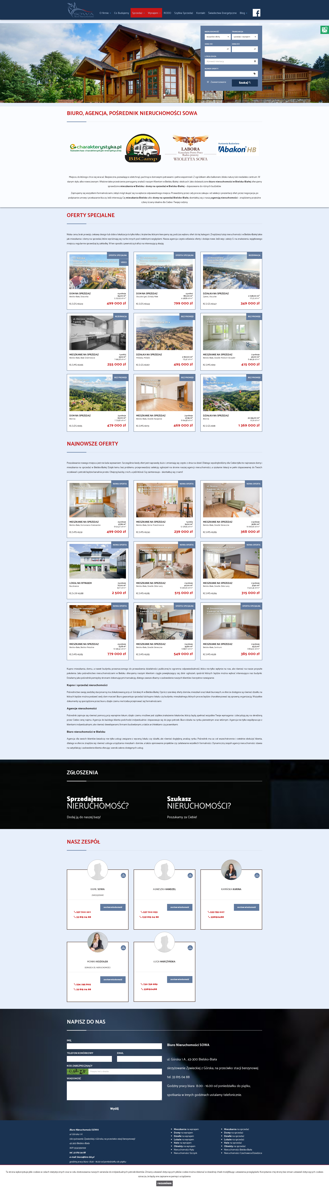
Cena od (209, 44)
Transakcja (237, 32)
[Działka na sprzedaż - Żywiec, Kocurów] (231, 280)
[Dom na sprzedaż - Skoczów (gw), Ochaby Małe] (164, 280)
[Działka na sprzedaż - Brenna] (231, 402)
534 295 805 (83, 985)
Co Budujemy (121, 13)
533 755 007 (217, 912)
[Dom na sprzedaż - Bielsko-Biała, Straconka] (97, 280)
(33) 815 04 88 (150, 917)
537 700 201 (83, 912)
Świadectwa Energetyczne (222, 13)
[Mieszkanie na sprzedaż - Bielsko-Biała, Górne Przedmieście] (164, 509)
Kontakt (200, 13)
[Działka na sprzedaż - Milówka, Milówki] (164, 341)
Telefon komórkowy (80, 1053)
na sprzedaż (236, 1129)
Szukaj (244, 83)
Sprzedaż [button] (137, 13)
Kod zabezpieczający (79, 1066)
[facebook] (256, 13)
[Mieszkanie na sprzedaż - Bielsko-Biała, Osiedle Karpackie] (164, 402)
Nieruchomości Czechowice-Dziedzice (243, 1153)
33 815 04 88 (83, 917)
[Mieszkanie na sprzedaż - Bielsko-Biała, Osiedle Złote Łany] (164, 570)
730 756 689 (150, 984)
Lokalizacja (210, 56)
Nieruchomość (212, 32)
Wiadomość (74, 1078)
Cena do (236, 44)
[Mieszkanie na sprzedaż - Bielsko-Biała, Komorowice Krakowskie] (97, 509)
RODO (167, 13)
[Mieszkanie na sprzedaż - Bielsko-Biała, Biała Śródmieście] (97, 341)
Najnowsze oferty (92, 444)
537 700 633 (150, 912)
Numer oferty (211, 69)
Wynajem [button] (153, 13)
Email (120, 1053)
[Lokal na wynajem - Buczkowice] (97, 570)
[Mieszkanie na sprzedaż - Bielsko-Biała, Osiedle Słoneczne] (231, 509)
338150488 (217, 917)
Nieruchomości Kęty (184, 1150)
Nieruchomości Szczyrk (185, 1153)
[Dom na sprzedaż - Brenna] (97, 402)
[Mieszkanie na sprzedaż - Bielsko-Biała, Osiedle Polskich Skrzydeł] (231, 341)
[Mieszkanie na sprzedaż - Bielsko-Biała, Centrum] (231, 631)
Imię (69, 1040)
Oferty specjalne (91, 215)
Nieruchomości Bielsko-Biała (238, 1150)
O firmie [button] (104, 13)
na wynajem (186, 1129)
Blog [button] (243, 13)
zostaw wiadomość (113, 907)
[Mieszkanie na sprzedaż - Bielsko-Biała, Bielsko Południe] (97, 631)
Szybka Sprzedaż (183, 13)
